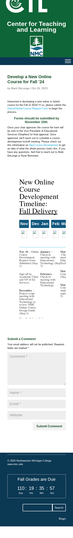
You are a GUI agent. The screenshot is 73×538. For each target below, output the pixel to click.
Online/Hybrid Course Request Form (28, 108)
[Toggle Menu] (68, 61)
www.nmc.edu (15, 464)
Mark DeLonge (20, 88)
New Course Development (43, 145)
